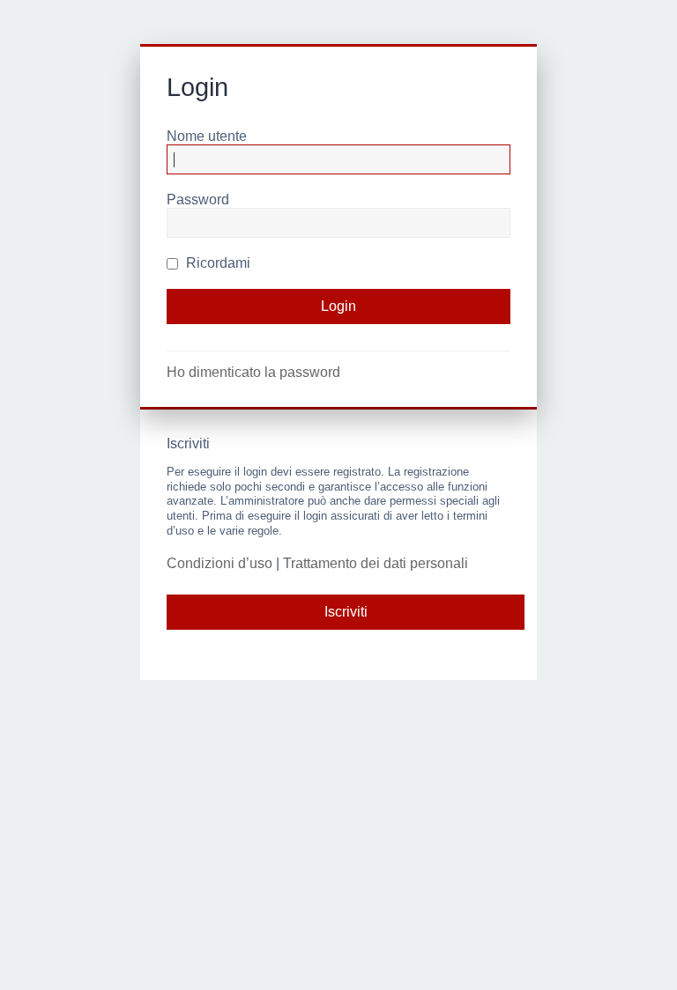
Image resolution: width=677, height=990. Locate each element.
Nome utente (207, 136)
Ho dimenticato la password (253, 372)
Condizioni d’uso (219, 563)
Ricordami (216, 262)
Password (198, 199)
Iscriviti (346, 611)
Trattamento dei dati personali (375, 563)
